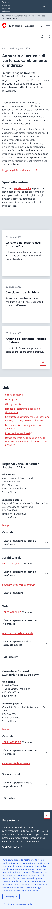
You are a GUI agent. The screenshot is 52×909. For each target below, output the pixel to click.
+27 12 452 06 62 (11, 612)
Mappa (6, 525)
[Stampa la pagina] (42, 36)
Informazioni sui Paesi (17, 433)
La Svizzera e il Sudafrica (21, 25)
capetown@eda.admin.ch (16, 763)
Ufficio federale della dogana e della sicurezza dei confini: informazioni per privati (26, 441)
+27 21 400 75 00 (11, 742)
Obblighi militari (14, 404)
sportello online (22, 188)
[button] (47, 815)
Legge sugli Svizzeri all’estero (18, 170)
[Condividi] (48, 36)
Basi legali (33, 890)
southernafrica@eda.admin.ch (18, 584)
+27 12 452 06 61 (11, 563)
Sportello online (14, 394)
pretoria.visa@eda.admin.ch (17, 633)
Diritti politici (12, 399)
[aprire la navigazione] (47, 26)
